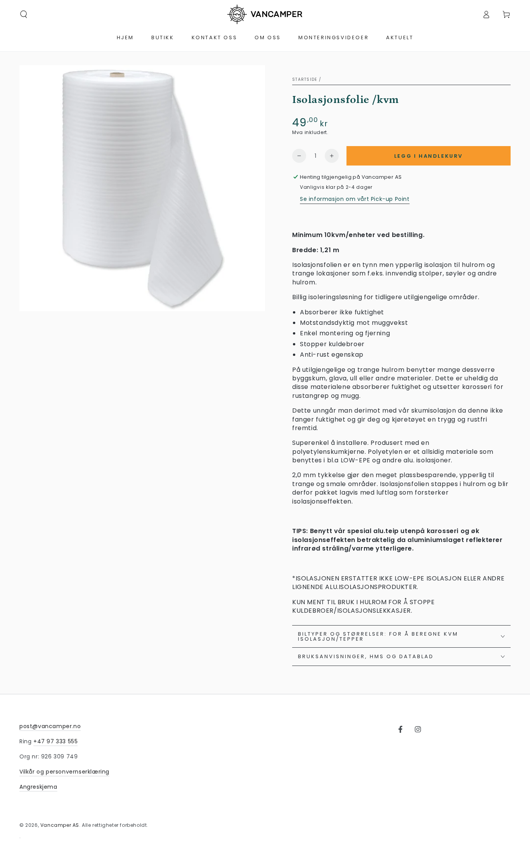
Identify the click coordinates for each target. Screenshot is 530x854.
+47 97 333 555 (55, 741)
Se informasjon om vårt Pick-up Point (355, 199)
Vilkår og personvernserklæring (64, 772)
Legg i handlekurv (428, 156)
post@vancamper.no (50, 726)
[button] (24, 14)
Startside (304, 79)
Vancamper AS (59, 825)
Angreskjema (38, 787)
